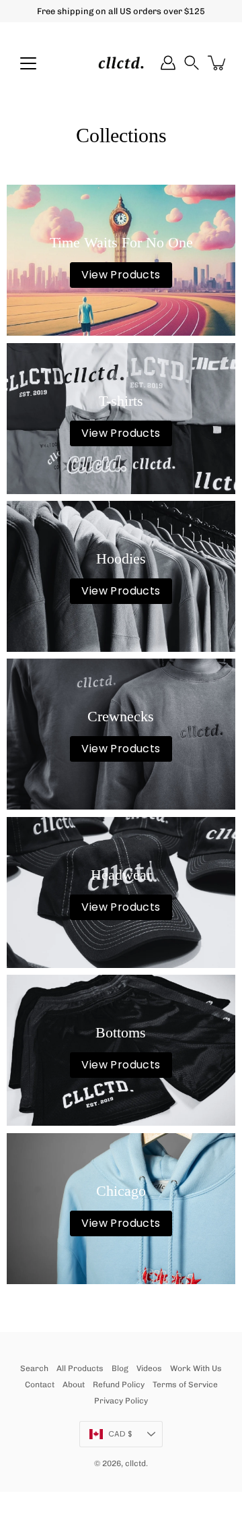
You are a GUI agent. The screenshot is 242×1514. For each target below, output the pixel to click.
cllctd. (136, 1463)
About (74, 1384)
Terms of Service (185, 1384)
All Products (80, 1368)
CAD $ (120, 1433)
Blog (120, 1368)
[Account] (168, 62)
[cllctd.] (121, 62)
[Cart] (218, 62)
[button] (191, 62)
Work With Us (196, 1368)
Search (34, 1368)
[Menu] (28, 63)
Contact (39, 1384)
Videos (149, 1368)
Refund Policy (119, 1384)
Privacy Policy (121, 1400)
